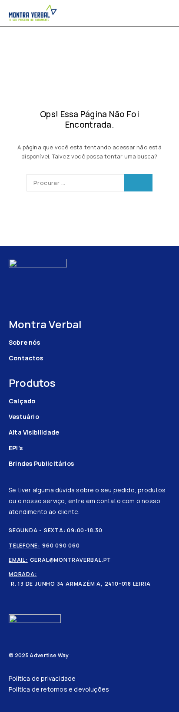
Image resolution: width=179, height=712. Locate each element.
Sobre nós (24, 342)
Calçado (22, 401)
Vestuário (24, 416)
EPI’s (16, 448)
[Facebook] (13, 283)
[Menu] (165, 13)
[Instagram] (26, 283)
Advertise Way (49, 655)
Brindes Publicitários (41, 463)
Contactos (26, 358)
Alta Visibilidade (34, 432)
